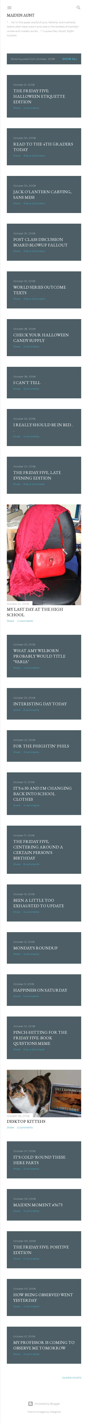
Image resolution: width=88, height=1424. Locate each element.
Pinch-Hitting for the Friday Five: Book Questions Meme (40, 1037)
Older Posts (71, 1377)
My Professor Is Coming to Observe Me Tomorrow (44, 1345)
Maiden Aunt (20, 15)
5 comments (31, 996)
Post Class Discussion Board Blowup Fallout (40, 242)
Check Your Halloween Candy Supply (41, 337)
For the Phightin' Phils (41, 746)
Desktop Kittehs (26, 1121)
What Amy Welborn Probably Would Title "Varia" (39, 656)
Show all (69, 58)
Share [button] (16, 107)
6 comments (31, 388)
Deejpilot (55, 1411)
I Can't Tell (26, 382)
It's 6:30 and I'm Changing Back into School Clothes (42, 793)
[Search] (78, 7)
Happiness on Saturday (40, 990)
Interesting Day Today (40, 704)
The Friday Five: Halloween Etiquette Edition (39, 96)
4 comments (25, 620)
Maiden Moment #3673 (38, 1205)
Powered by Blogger (47, 1403)
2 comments (31, 107)
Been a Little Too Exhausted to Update (38, 903)
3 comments (31, 346)
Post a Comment (34, 155)
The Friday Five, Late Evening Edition (37, 475)
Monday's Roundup (35, 948)
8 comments (31, 864)
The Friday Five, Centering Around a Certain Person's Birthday (38, 850)
